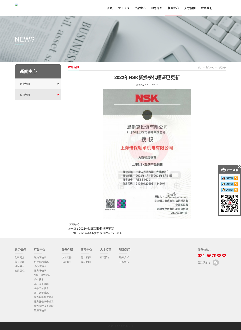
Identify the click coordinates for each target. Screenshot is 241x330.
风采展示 (20, 266)
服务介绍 (156, 8)
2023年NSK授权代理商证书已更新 (100, 233)
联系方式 (124, 257)
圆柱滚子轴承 (41, 292)
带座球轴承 (40, 310)
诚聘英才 (105, 257)
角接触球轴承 (41, 261)
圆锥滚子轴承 (41, 288)
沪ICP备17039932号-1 (120, 326)
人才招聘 (190, 8)
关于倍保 (123, 8)
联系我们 (206, 8)
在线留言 (124, 261)
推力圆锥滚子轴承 (44, 301)
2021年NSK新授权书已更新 (96, 228)
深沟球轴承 (40, 257)
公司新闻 (25, 94)
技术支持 (66, 257)
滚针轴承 (39, 279)
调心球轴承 (40, 266)
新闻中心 (173, 8)
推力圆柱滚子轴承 (44, 306)
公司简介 (20, 257)
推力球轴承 (40, 270)
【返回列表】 (74, 224)
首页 (110, 8)
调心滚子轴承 (41, 283)
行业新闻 (25, 83)
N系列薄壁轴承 (42, 275)
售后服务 (66, 261)
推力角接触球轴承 (44, 297)
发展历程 (20, 270)
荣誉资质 (20, 261)
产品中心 (140, 8)
